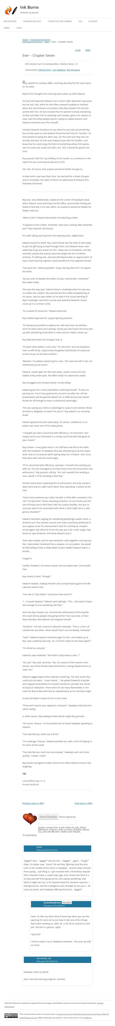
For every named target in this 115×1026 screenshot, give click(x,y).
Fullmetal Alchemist (40, 39)
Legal (19, 28)
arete (39, 846)
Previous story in (33, 803)
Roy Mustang (73, 69)
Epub (78, 50)
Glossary (92, 21)
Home (25, 39)
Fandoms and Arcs (32, 21)
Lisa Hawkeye (59, 69)
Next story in (84, 803)
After (46, 41)
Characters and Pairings (60, 21)
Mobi (87, 50)
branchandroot (52, 902)
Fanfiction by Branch (29, 12)
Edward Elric (44, 69)
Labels (7, 28)
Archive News (10, 21)
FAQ (80, 21)
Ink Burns (29, 7)
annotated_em (44, 958)
